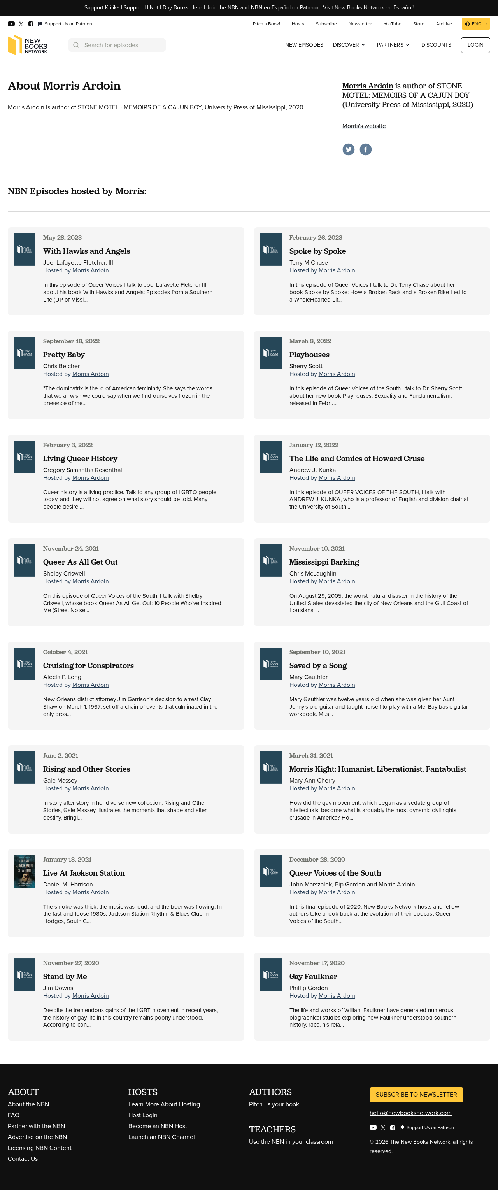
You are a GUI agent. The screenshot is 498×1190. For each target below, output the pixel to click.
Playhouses (309, 354)
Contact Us (23, 1158)
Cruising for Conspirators (88, 665)
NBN (233, 8)
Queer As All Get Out (80, 562)
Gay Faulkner (313, 976)
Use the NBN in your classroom (291, 1141)
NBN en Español (271, 8)
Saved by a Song (318, 665)
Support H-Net (141, 8)
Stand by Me (65, 976)
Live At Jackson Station (84, 873)
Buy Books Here (182, 8)
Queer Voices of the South (335, 873)
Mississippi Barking (324, 562)
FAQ (13, 1115)
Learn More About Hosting (164, 1104)
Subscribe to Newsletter (416, 1094)
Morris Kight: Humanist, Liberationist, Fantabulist (377, 769)
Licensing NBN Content (40, 1147)
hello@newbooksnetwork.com (411, 1112)
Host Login (143, 1115)
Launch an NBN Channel (161, 1136)
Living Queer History (80, 458)
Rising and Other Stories (86, 769)
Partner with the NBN (36, 1126)
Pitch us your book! (275, 1104)
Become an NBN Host (157, 1126)
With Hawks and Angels (86, 251)
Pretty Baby (64, 354)
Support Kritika (101, 8)
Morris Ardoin (367, 86)
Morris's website (364, 125)
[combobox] (117, 45)
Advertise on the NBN (37, 1136)
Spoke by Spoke (317, 251)
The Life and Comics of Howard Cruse (357, 458)
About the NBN (28, 1104)
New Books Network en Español (373, 8)
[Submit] (75, 45)
